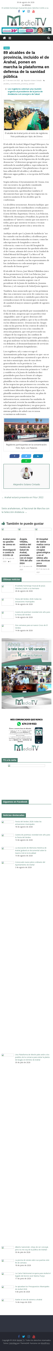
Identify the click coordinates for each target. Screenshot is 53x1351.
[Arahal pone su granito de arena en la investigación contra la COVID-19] (10, 529)
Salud (7, 48)
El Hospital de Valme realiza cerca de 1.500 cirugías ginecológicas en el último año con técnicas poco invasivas (43, 552)
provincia (24, 84)
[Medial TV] (4, 38)
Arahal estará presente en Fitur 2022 (22, 497)
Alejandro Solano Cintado (33, 80)
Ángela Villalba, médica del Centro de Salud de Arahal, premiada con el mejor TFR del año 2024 (26, 551)
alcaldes (6, 84)
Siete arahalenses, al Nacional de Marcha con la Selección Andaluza (25, 510)
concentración (15, 84)
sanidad (31, 84)
